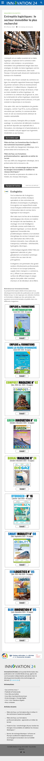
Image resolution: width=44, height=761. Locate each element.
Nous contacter (10, 702)
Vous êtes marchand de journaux (16, 696)
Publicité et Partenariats (13, 692)
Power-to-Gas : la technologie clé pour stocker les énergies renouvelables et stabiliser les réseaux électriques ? (21, 170)
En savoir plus (14, 680)
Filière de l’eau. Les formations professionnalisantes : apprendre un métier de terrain (21, 156)
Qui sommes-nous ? (11, 690)
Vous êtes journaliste (12, 694)
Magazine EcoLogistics (12, 13)
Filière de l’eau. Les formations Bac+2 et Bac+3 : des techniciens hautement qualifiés (21, 144)
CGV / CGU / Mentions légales (14, 700)
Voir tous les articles (32, 185)
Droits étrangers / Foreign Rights (15, 698)
